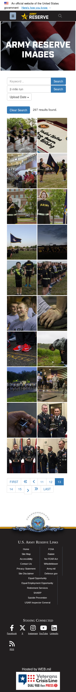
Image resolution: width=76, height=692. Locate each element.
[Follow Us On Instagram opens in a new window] (33, 629)
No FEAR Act (51, 559)
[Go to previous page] (34, 481)
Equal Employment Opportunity (37, 583)
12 (50, 482)
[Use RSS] (12, 645)
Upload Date (18, 97)
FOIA (51, 549)
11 (42, 482)
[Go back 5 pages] (25, 481)
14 (11, 489)
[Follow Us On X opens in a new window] (22, 629)
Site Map (26, 554)
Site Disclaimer (26, 573)
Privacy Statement (26, 568)
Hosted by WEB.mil (36, 669)
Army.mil (51, 568)
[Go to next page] (28, 489)
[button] (37, 8)
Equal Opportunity (37, 578)
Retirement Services (37, 588)
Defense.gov (51, 573)
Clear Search (18, 110)
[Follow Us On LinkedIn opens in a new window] (54, 629)
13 (61, 481)
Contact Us (26, 564)
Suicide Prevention (37, 597)
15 (20, 489)
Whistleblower (51, 564)
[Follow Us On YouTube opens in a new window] (43, 629)
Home (26, 549)
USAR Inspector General (37, 602)
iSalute (51, 554)
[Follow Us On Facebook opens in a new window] (12, 629)
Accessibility (26, 559)
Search (58, 81)
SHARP (37, 593)
